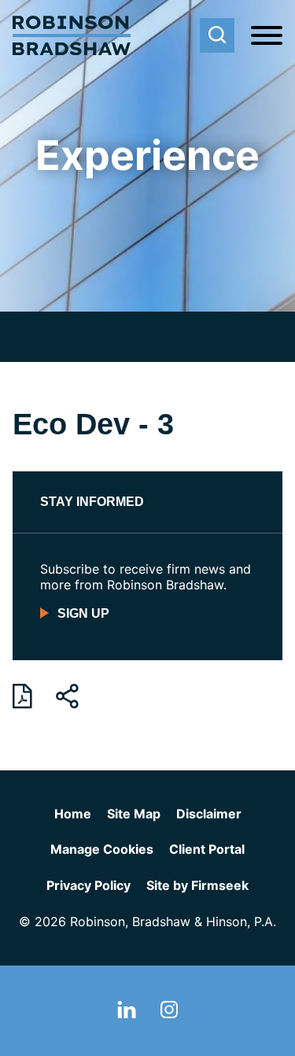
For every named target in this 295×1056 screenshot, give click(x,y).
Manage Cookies (101, 849)
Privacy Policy (88, 885)
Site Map (133, 814)
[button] (67, 696)
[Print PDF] (22, 696)
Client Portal (207, 849)
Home (72, 814)
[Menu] (267, 36)
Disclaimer (209, 814)
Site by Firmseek (197, 885)
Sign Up (83, 613)
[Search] (217, 35)
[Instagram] (169, 1013)
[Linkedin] (126, 1013)
